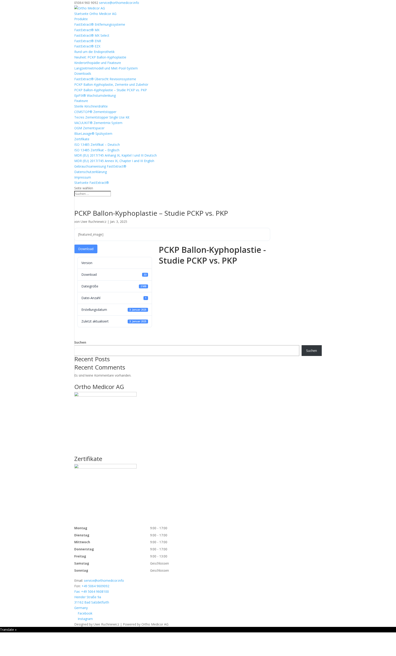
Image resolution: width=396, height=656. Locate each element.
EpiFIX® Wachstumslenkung (95, 95)
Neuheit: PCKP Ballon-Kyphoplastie (100, 57)
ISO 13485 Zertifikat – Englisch (96, 150)
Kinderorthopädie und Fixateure (97, 63)
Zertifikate (81, 139)
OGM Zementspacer (89, 128)
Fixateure (81, 101)
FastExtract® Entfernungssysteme (99, 24)
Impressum (82, 177)
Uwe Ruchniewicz (93, 221)
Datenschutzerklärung (90, 172)
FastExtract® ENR (87, 41)
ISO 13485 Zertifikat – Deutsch (97, 144)
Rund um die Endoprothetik (94, 52)
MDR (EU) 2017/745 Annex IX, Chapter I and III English (114, 161)
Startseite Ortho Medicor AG (95, 13)
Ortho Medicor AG (99, 387)
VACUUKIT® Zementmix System (98, 123)
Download (86, 249)
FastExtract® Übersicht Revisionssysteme (105, 79)
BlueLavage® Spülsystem (93, 133)
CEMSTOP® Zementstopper (95, 112)
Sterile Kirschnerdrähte (91, 106)
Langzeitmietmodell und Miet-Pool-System (106, 68)
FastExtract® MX (86, 30)
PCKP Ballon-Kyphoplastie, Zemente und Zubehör (111, 84)
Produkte (81, 19)
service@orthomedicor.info (104, 580)
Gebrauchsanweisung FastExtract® (100, 166)
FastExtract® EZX (87, 46)
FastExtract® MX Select (91, 35)
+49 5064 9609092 (95, 586)
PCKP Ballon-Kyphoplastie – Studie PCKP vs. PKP (110, 90)
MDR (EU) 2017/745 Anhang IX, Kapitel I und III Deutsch (115, 155)
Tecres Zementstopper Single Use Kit (101, 117)
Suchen (80, 342)
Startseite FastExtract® (91, 182)
